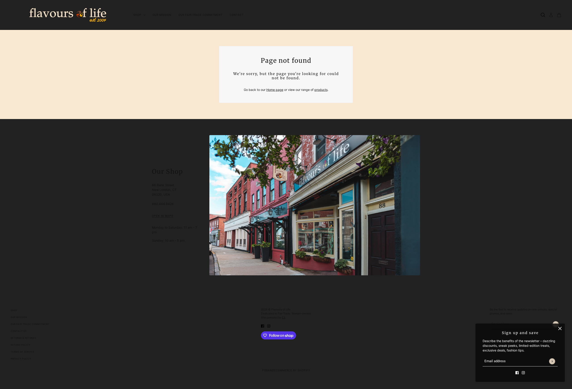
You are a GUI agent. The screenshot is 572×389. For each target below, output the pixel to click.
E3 (283, 317)
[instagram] (523, 372)
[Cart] (559, 15)
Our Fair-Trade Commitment (30, 324)
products (321, 90)
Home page (274, 90)
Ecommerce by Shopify (292, 370)
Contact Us (19, 331)
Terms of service (22, 352)
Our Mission (19, 317)
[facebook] (517, 372)
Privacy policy (21, 359)
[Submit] (552, 361)
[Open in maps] (314, 205)
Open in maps (162, 216)
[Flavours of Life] (68, 15)
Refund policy (20, 345)
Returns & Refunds (23, 338)
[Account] (551, 15)
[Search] (543, 15)
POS (265, 370)
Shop (14, 310)
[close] (560, 328)
